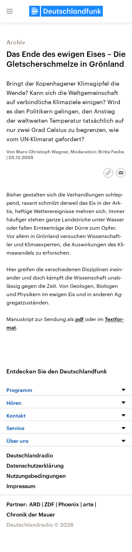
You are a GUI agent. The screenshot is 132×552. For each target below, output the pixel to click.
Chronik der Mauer (30, 514)
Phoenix (70, 504)
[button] (9, 11)
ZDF (50, 504)
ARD (36, 504)
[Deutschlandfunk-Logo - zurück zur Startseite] (66, 11)
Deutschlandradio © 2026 (40, 524)
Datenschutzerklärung (35, 465)
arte (89, 504)
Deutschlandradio (29, 455)
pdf (79, 319)
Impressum (21, 486)
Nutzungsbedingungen (36, 475)
